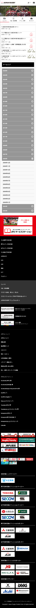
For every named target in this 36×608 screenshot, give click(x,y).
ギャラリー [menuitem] (31, 20)
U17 (2, 272)
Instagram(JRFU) (5, 413)
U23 (2, 260)
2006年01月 (6, 202)
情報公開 (3, 342)
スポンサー (4, 350)
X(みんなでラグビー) (6, 401)
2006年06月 (6, 184)
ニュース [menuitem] (4, 20)
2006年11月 (6, 166)
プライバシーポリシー (26, 601)
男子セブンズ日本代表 (12, 8)
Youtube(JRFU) (5, 405)
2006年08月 (6, 177)
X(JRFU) (3, 393)
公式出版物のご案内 (6, 358)
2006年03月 (6, 195)
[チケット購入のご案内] (18, 221)
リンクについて (16, 601)
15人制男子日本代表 (6, 240)
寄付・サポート (5, 354)
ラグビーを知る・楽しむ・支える (9, 292)
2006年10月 (6, 170)
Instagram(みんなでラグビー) (9, 421)
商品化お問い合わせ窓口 (7, 366)
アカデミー (4, 276)
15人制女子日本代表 (6, 252)
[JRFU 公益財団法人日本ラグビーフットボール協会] (8, 2)
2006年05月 (6, 188)
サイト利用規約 (8, 601)
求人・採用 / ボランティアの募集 (9, 370)
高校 (2, 268)
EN (30, 2)
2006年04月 (6, 191)
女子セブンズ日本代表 (6, 248)
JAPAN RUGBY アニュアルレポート (10, 300)
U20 (2, 264)
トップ (2, 8)
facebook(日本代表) (6, 384)
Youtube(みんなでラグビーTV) (9, 409)
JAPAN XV (4, 256)
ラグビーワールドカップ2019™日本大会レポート (14, 296)
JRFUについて (5, 338)
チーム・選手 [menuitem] (22, 20)
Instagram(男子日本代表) (7, 417)
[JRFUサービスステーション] (18, 230)
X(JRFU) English (5, 397)
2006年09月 (6, 173)
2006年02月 (6, 199)
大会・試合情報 (5, 288)
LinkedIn (3, 425)
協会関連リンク (5, 346)
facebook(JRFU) (5, 380)
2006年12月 (6, 163)
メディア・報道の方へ (6, 362)
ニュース (3, 284)
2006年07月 (6, 181)
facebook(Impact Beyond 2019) (9, 388)
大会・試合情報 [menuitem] (13, 20)
